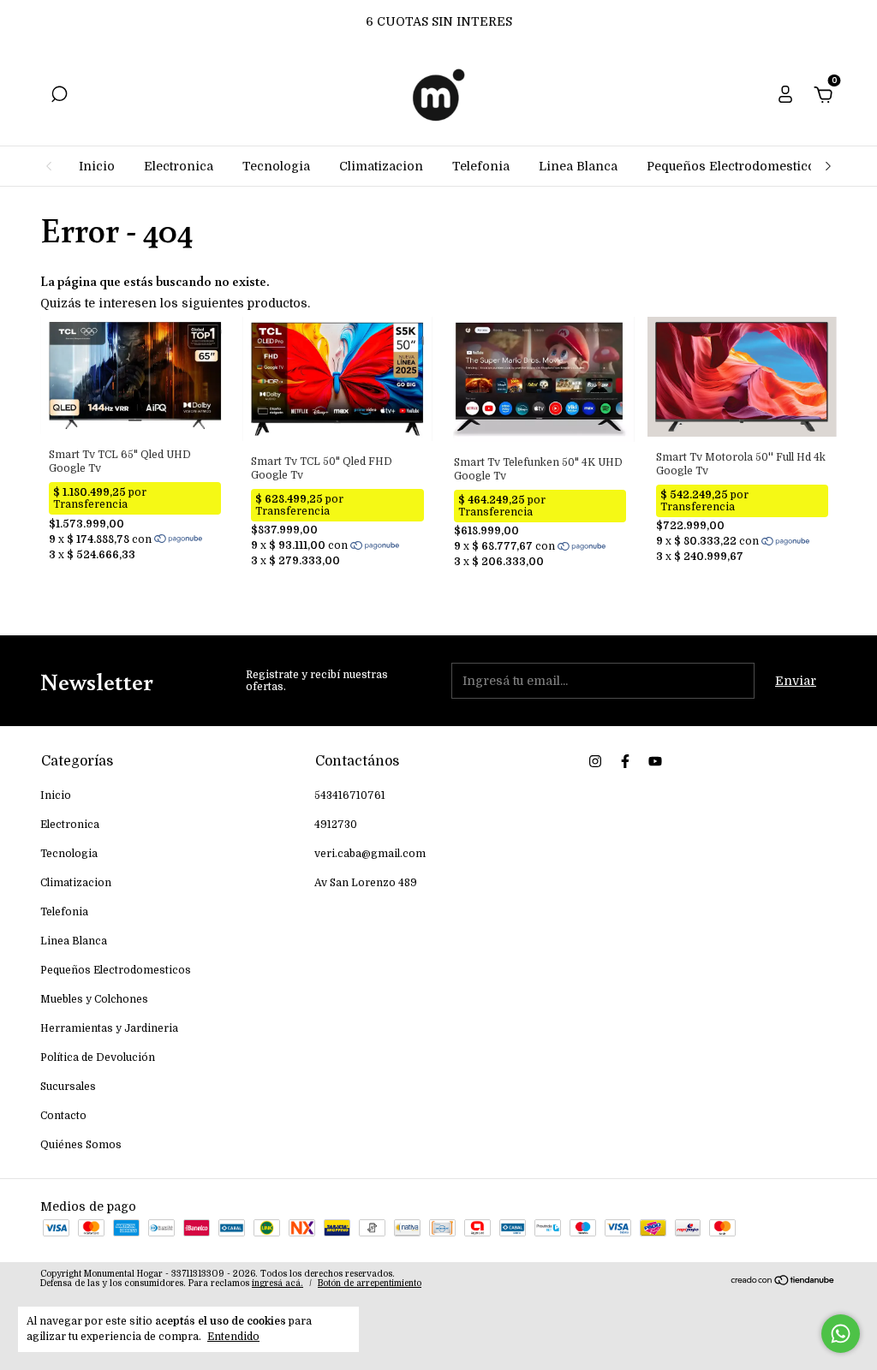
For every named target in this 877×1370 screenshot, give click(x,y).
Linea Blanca (578, 166)
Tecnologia (276, 166)
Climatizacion (381, 166)
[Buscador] (59, 96)
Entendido (233, 1337)
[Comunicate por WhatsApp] (840, 1333)
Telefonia (481, 166)
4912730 (335, 825)
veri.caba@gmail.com (370, 854)
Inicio (97, 166)
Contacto (63, 1116)
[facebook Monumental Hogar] (625, 761)
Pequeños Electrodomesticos (734, 166)
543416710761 (349, 795)
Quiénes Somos (81, 1145)
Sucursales (68, 1087)
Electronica (178, 166)
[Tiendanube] (783, 1281)
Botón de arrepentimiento (369, 1283)
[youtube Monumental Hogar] (655, 761)
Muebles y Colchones (94, 999)
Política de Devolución (97, 1057)
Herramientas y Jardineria (109, 1028)
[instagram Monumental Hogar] (595, 761)
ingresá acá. (277, 1283)
